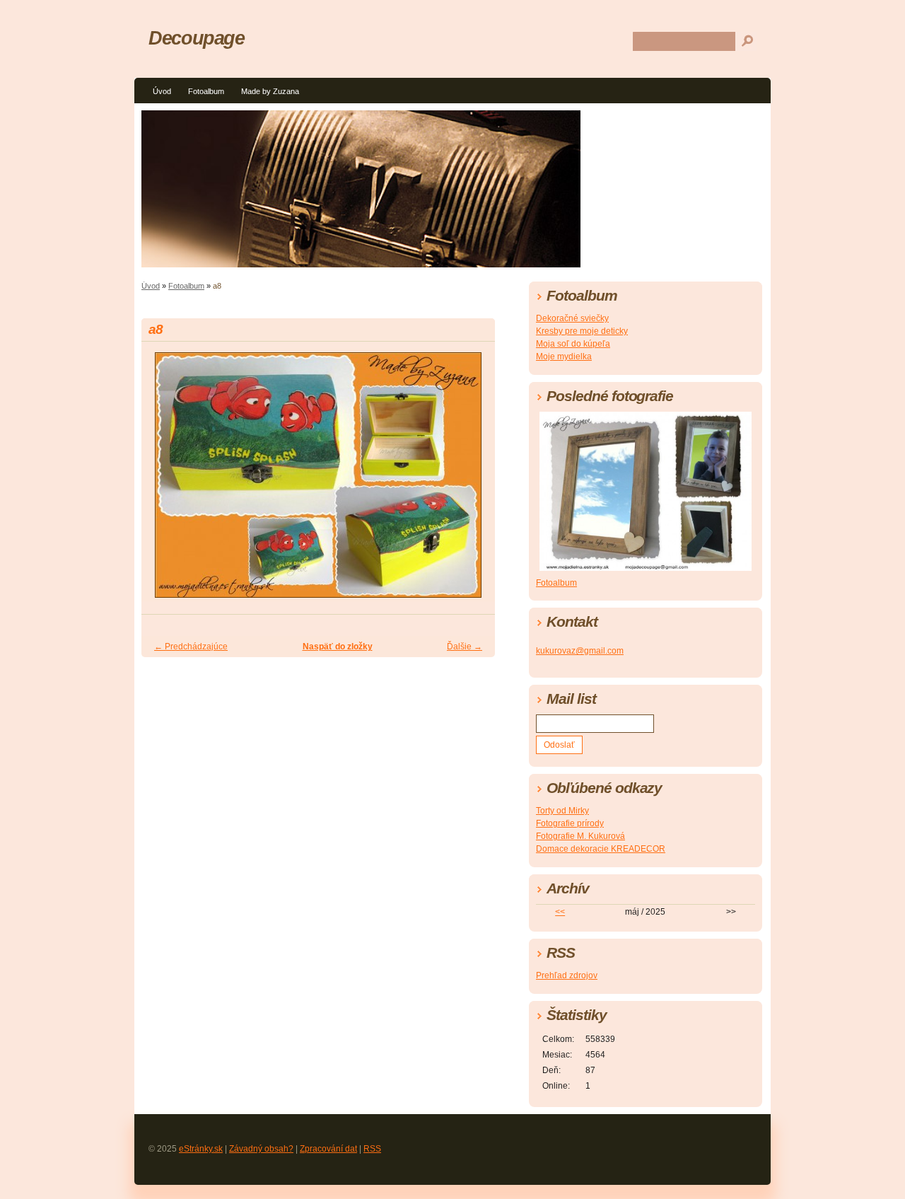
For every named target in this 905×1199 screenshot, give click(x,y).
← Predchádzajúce (191, 646)
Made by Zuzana (270, 91)
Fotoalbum (206, 91)
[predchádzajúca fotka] (164, 481)
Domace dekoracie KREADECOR (600, 849)
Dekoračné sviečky (572, 318)
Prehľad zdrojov (566, 975)
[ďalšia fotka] (472, 481)
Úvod (162, 91)
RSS (372, 1149)
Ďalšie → (464, 646)
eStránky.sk (201, 1149)
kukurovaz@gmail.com (580, 651)
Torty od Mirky (562, 811)
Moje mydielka (564, 356)
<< (560, 912)
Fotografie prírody (570, 823)
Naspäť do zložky (338, 646)
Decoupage (196, 38)
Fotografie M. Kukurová (580, 836)
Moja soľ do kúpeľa (573, 344)
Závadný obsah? (261, 1149)
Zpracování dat (328, 1149)
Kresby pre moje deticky (582, 331)
